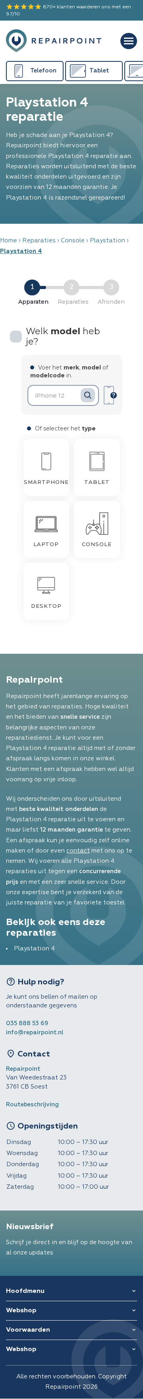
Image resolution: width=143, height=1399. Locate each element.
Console (73, 241)
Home (8, 241)
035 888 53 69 (27, 1023)
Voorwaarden (28, 1330)
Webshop (21, 1311)
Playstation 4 (34, 949)
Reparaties (39, 241)
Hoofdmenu (25, 1291)
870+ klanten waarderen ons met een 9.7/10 (68, 10)
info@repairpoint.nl (35, 1032)
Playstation (107, 241)
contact (78, 851)
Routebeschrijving (32, 1105)
